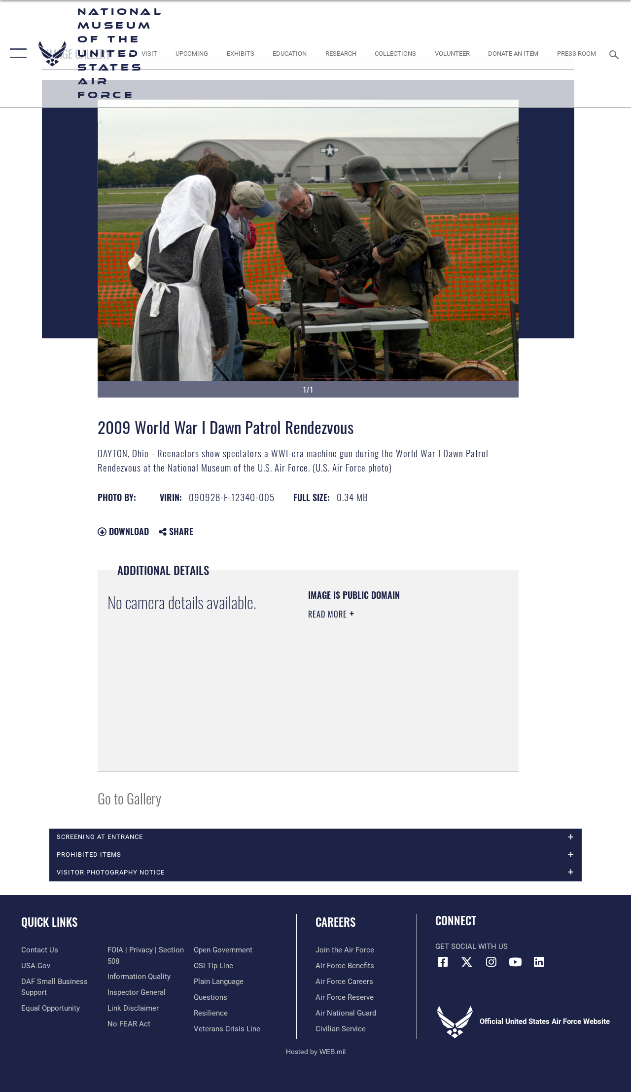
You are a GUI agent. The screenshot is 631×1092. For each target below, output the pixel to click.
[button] (16, 54)
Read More (329, 614)
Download (127, 531)
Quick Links (49, 922)
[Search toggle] (615, 53)
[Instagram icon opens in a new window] (491, 961)
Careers (335, 922)
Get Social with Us (471, 946)
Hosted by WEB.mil (316, 1052)
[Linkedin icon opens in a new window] (539, 961)
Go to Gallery (129, 797)
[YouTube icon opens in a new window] (515, 961)
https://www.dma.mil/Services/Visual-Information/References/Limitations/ (368, 711)
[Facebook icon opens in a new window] (442, 961)
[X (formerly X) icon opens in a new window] (466, 961)
